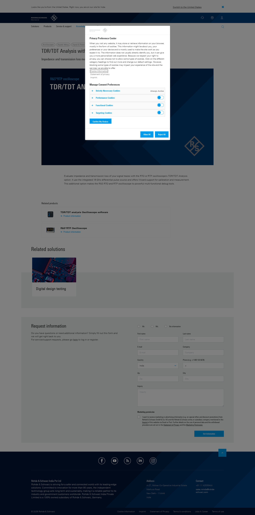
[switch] (160, 97)
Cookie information (99, 71)
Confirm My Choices (100, 121)
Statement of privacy (99, 74)
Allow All (146, 134)
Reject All (161, 134)
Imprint (93, 77)
